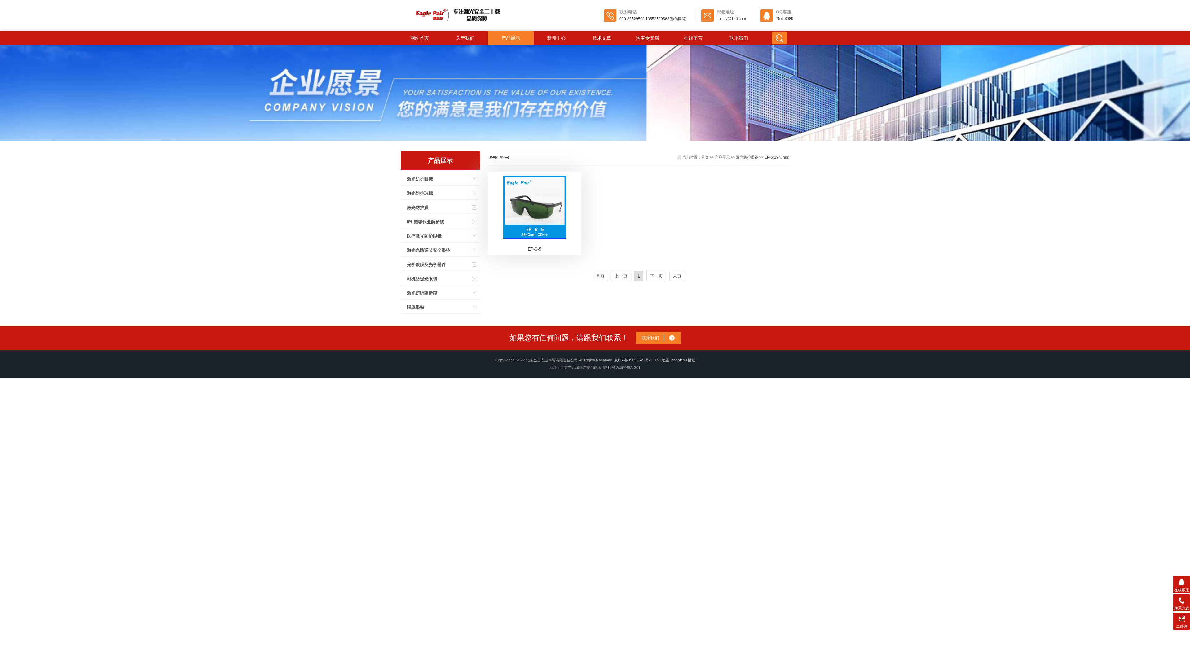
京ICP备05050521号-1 (633, 360)
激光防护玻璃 (420, 193)
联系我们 (738, 38)
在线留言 (693, 38)
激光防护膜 (418, 207)
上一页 (621, 275)
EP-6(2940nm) (777, 157)
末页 (677, 275)
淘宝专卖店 (647, 38)
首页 (705, 157)
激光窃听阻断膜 (422, 293)
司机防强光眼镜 (422, 278)
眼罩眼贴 (415, 307)
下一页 (656, 275)
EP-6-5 (534, 249)
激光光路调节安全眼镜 (428, 250)
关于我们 (465, 38)
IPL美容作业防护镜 (425, 221)
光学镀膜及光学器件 (426, 264)
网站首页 (419, 38)
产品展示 (510, 38)
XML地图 (661, 360)
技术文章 (602, 38)
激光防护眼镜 (420, 179)
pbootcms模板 (683, 360)
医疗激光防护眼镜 (424, 236)
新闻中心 (556, 38)
